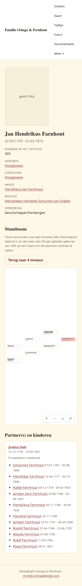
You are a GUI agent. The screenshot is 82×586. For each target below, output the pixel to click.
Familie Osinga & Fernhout (26, 29)
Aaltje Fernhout (25, 487)
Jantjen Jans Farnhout (30, 493)
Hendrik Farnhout (27, 516)
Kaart (58, 16)
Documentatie (64, 44)
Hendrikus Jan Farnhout (24, 189)
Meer (58, 53)
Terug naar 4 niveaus (25, 260)
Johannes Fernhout (28, 465)
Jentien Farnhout (26, 522)
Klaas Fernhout (25, 546)
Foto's (58, 35)
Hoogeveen (14, 165)
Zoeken (59, 6)
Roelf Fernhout (25, 540)
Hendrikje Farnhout (28, 476)
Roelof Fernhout (26, 528)
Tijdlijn (58, 25)
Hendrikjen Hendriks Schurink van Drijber (38, 201)
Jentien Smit (17, 446)
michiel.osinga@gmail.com (41, 576)
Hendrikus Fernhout (29, 504)
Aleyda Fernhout (26, 534)
